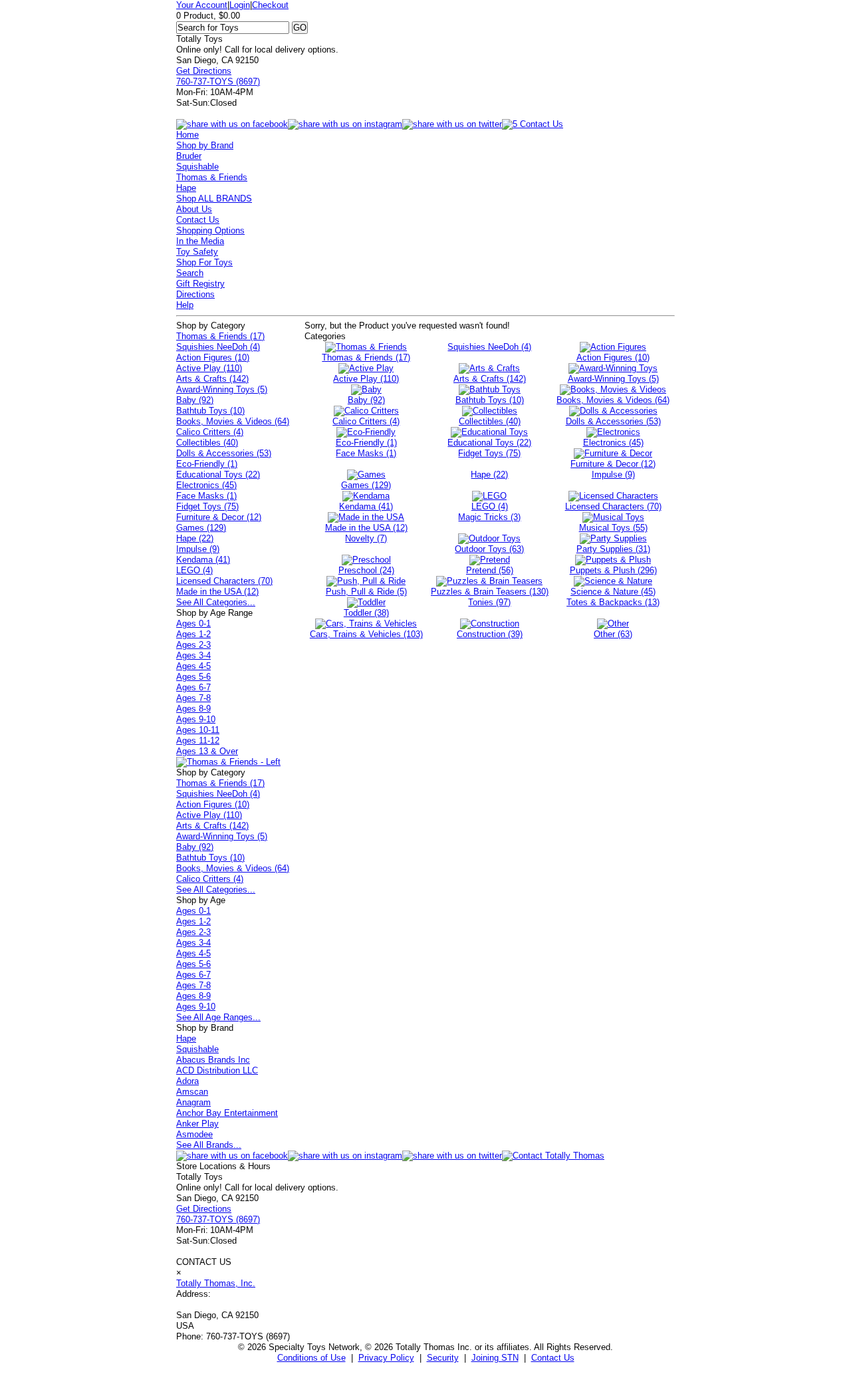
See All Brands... (208, 1145)
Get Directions (203, 71)
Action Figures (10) (212, 357)
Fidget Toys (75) (207, 506)
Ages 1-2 (193, 634)
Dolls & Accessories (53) (223, 453)
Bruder (188, 156)
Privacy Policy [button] (386, 1358)
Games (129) (201, 528)
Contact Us (197, 220)
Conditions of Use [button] (311, 1358)
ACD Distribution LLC (217, 1070)
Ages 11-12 (197, 741)
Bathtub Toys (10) (210, 411)
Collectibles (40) (207, 443)
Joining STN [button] (495, 1358)
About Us (194, 209)
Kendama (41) (203, 560)
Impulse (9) (197, 549)
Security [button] (443, 1358)
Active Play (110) (209, 368)
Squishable (197, 167)
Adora (187, 1081)
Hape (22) (194, 538)
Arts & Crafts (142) (212, 379)
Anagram (193, 1102)
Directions (195, 294)
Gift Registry (200, 284)
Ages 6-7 (193, 687)
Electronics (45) (206, 485)
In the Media (200, 241)
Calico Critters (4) (209, 432)
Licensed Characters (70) (224, 581)
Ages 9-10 (195, 719)
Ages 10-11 (197, 730)
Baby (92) (194, 400)
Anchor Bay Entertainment (227, 1113)
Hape (186, 188)
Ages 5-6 (193, 677)
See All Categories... (215, 602)
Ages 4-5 (193, 666)
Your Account (201, 5)
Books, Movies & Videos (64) (232, 421)
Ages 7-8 (193, 698)
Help (184, 305)
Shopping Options (210, 230)
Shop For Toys (204, 262)
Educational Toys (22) (218, 475)
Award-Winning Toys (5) (221, 389)
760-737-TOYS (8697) (218, 81)
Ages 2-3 (193, 645)
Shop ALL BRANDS (214, 199)
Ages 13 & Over (207, 751)
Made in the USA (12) (217, 592)
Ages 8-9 (193, 709)
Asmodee (194, 1134)
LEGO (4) (194, 570)
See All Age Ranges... (218, 1017)
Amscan (192, 1092)
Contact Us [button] (552, 1358)
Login (239, 5)
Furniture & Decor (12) (218, 517)
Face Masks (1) (206, 496)
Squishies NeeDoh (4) (218, 347)
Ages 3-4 (193, 655)
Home (187, 135)
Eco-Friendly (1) (206, 464)
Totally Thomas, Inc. (215, 1283)
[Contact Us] (553, 1156)
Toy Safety (197, 252)
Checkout (270, 5)
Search (189, 273)
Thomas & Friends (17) (220, 336)
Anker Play (197, 1124)
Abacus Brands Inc (213, 1060)
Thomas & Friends (211, 177)
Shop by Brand (204, 145)
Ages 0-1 (193, 623)
